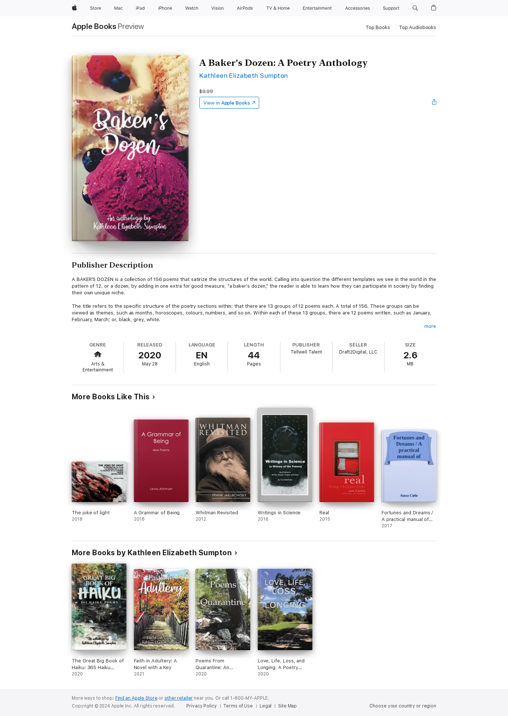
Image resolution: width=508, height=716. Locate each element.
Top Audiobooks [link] (417, 27)
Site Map (287, 706)
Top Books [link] (378, 27)
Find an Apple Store (136, 698)
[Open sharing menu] (434, 102)
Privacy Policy (201, 706)
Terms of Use (238, 706)
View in (226, 103)
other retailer (178, 698)
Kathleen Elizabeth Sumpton (243, 75)
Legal (265, 706)
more (430, 326)
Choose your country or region (402, 706)
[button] (415, 8)
